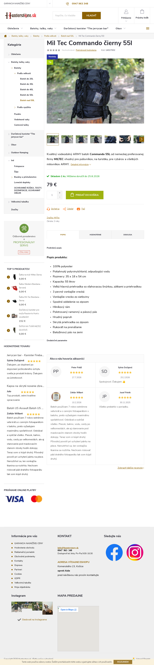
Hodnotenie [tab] (95, 234)
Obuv (13, 144)
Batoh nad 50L (27, 100)
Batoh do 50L (26, 95)
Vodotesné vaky (21, 119)
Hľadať (91, 15)
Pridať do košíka (87, 195)
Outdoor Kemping (19, 152)
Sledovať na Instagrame (34, 619)
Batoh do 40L (26, 89)
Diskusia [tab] (127, 234)
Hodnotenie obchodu (24, 547)
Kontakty (18, 560)
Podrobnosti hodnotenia (86, 50)
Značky (14, 209)
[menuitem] (15, 28)
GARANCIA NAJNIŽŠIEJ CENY (17, 3)
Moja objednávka (22, 587)
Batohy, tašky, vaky (20, 62)
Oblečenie (16, 54)
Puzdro (17, 114)
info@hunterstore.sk (68, 547)
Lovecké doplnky (22, 182)
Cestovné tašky (21, 125)
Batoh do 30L (26, 84)
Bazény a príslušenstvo (25, 177)
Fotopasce (19, 166)
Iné (12, 160)
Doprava (18, 565)
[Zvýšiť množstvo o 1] (59, 193)
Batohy (17, 68)
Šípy (16, 171)
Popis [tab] (63, 234)
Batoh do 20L (26, 78)
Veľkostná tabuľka (20, 201)
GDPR (17, 578)
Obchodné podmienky (24, 556)
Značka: (53, 217)
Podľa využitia (24, 107)
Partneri (18, 569)
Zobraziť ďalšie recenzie (130, 468)
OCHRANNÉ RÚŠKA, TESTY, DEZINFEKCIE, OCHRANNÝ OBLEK (28, 190)
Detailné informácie (80, 164)
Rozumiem (123, 661)
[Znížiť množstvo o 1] (59, 197)
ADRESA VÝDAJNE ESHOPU (73, 562)
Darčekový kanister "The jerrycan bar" (23, 135)
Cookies (18, 574)
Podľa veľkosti (24, 73)
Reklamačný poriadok (24, 552)
